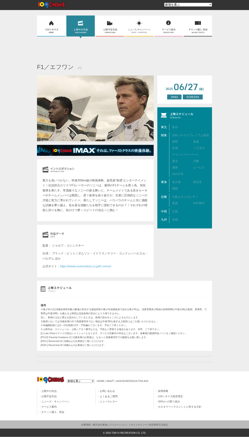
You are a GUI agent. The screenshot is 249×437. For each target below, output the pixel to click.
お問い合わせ (107, 391)
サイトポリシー (139, 424)
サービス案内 (49, 406)
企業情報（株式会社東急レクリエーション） (105, 424)
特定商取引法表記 (158, 424)
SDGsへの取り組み (169, 401)
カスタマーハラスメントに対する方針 (179, 406)
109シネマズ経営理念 (170, 396)
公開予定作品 (49, 396)
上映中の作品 (49, 391)
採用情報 (163, 391)
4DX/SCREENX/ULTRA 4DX (132, 381)
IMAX (110, 381)
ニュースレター (109, 401)
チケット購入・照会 (52, 412)
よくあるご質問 (109, 396)
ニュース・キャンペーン (55, 401)
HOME (100, 381)
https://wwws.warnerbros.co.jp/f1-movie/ (85, 266)
